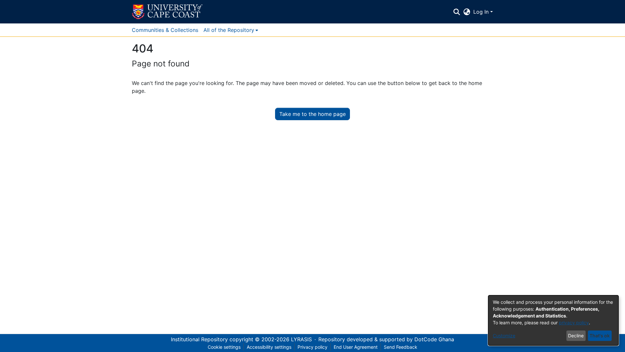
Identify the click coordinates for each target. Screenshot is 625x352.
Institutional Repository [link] (199, 339)
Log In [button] (481, 11)
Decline (576, 335)
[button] (167, 12)
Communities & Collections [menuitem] (165, 30)
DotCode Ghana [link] (434, 339)
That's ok (600, 335)
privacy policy (574, 322)
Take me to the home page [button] (312, 114)
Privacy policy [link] (312, 347)
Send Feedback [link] (400, 347)
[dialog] (553, 320)
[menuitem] (230, 29)
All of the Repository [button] (228, 30)
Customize (504, 335)
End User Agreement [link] (356, 347)
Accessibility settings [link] (269, 347)
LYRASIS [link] (301, 339)
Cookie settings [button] (224, 347)
